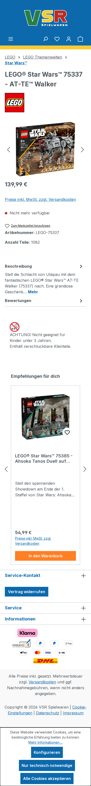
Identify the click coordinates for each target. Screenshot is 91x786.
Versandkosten (42, 682)
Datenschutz (47, 712)
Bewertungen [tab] (18, 300)
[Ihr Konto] (68, 39)
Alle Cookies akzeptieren (47, 778)
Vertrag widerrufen (26, 591)
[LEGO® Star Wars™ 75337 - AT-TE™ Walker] (45, 149)
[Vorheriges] (8, 149)
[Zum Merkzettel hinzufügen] (67, 432)
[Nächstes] (82, 149)
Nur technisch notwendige (47, 765)
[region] (45, 149)
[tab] (44, 279)
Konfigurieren (47, 752)
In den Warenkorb (46, 555)
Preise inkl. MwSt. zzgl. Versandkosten (40, 199)
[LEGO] (45, 102)
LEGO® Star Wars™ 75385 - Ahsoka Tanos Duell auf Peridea (44, 458)
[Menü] (11, 39)
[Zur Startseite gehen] (45, 18)
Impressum (73, 712)
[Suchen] (45, 39)
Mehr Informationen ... (45, 742)
